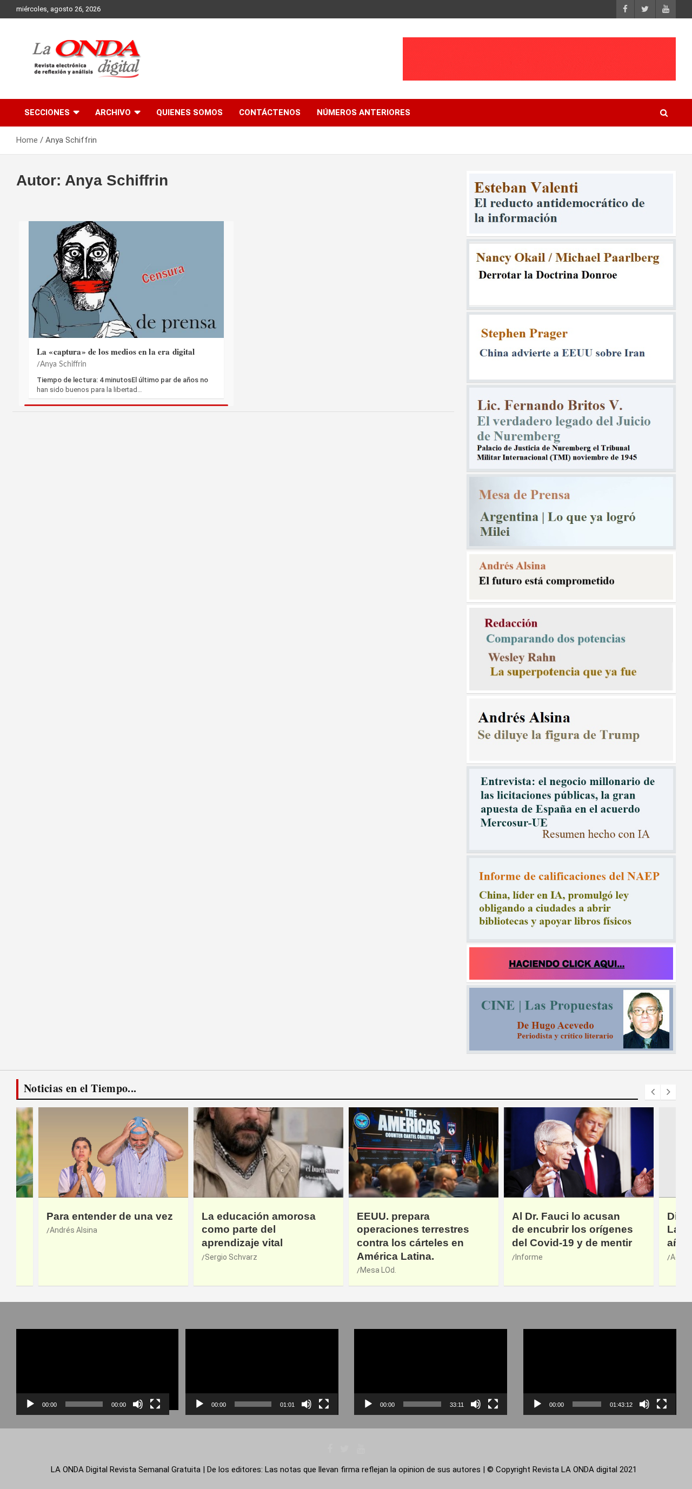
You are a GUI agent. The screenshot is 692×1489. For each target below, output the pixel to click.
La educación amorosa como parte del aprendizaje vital (103, 1229)
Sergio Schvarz (76, 1257)
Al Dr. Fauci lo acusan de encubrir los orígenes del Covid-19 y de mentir (417, 1229)
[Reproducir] (30, 1404)
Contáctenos (270, 112)
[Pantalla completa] (155, 1404)
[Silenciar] (137, 1404)
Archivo (113, 112)
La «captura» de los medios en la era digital (116, 351)
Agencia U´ (533, 1257)
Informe (374, 1257)
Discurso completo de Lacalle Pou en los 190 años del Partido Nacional (576, 1229)
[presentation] (652, 1092)
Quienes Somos (189, 112)
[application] (92, 1372)
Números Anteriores (363, 112)
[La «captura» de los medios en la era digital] (126, 280)
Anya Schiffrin (63, 364)
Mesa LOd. (223, 1270)
